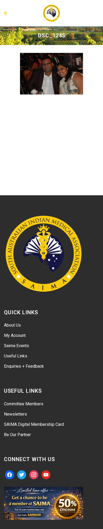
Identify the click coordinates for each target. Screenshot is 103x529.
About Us (12, 325)
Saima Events (16, 345)
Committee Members (23, 403)
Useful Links (15, 355)
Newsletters (15, 414)
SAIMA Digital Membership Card (34, 424)
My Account (15, 335)
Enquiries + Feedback (24, 366)
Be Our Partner (17, 434)
